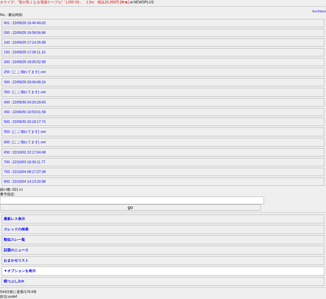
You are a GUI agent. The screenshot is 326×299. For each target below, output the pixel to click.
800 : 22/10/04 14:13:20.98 (25, 181)
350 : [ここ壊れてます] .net (25, 92)
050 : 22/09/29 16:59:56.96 (25, 33)
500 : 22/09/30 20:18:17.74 (25, 122)
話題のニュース (16, 250)
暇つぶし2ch (14, 281)
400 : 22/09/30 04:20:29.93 (25, 102)
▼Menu (321, 11)
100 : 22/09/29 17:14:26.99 (25, 42)
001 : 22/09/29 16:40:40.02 (25, 23)
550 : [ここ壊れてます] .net (25, 132)
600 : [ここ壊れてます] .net (25, 142)
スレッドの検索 (16, 229)
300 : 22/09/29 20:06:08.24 (25, 82)
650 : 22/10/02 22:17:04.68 (25, 152)
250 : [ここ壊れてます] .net (25, 72)
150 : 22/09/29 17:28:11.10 (24, 52)
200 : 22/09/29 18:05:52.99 (25, 62)
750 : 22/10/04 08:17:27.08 (25, 172)
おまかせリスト (16, 260)
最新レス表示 (14, 219)
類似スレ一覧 (14, 239)
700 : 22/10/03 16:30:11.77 (24, 162)
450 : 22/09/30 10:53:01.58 (25, 112)
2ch (315, 11)
